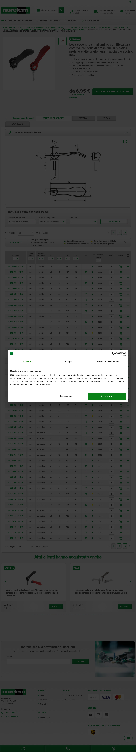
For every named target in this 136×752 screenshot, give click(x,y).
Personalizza (66, 396)
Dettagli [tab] (68, 361)
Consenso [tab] (28, 361)
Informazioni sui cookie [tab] (108, 361)
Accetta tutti (106, 396)
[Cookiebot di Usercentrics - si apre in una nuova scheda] (114, 354)
